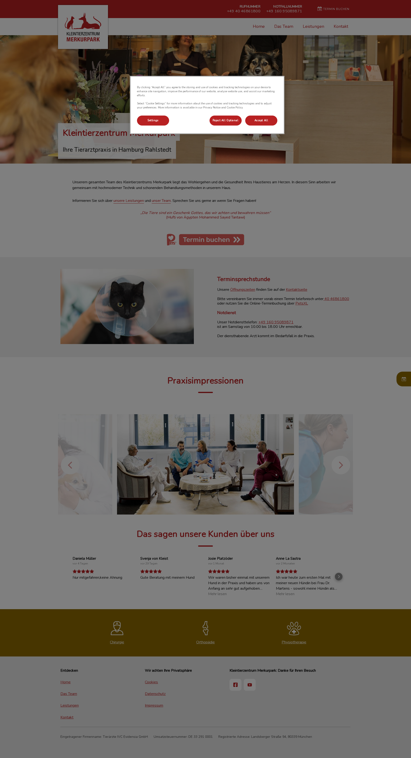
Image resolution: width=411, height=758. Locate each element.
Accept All (261, 120)
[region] (207, 105)
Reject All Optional (226, 120)
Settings (153, 120)
